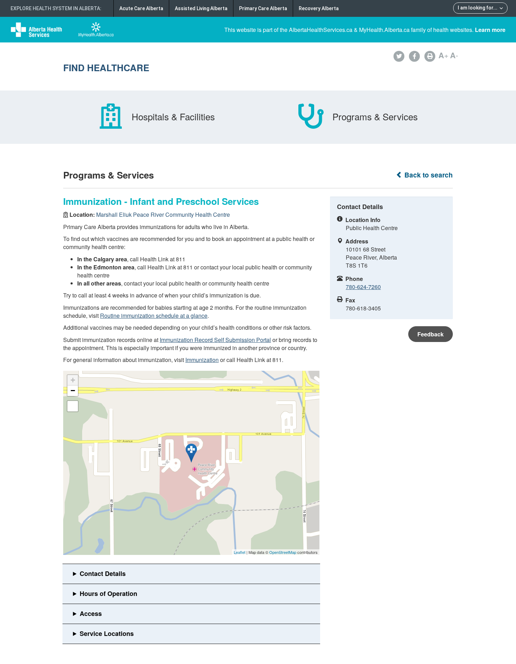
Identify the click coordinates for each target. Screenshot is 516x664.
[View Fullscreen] (72, 406)
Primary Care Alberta (263, 8)
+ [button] (73, 380)
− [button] (73, 390)
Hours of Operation (108, 593)
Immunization (202, 360)
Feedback (430, 334)
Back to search (428, 175)
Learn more (490, 30)
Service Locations (107, 633)
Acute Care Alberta (141, 8)
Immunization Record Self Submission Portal (215, 340)
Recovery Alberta (319, 8)
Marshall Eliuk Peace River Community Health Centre (163, 214)
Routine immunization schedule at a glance (153, 315)
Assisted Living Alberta (201, 8)
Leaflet (239, 552)
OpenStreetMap (282, 552)
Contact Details (103, 573)
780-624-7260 (363, 287)
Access (91, 613)
